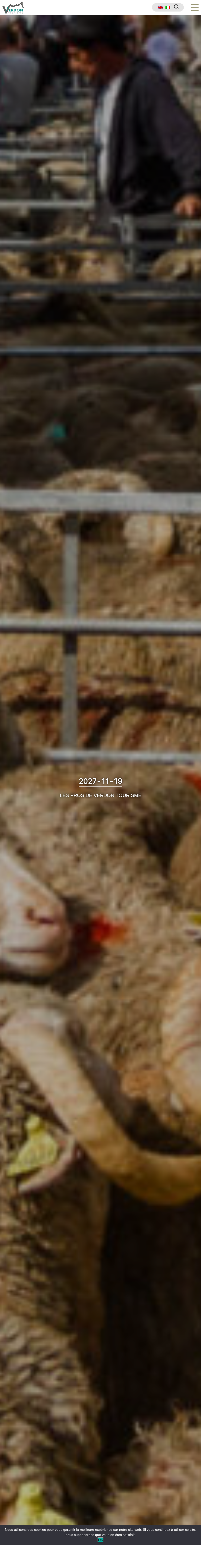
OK (100, 1540)
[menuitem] (160, 7)
